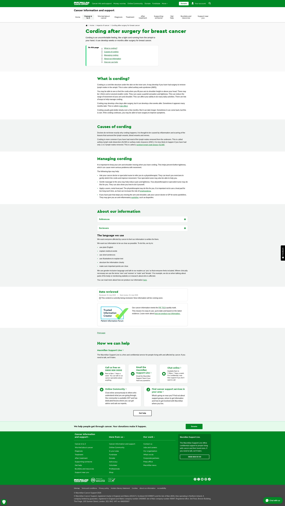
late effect (124, 106)
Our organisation (150, 451)
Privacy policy (104, 488)
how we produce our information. (167, 313)
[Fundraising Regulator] (98, 480)
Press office (148, 462)
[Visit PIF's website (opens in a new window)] (114, 322)
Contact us (147, 444)
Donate (148, 3)
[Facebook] (195, 479)
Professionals (114, 469)
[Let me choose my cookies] (4, 502)
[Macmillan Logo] (81, 3)
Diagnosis (118, 17)
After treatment (143, 17)
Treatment (130, 17)
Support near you (203, 17)
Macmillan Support (109, 350)
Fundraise (156, 3)
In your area (114, 451)
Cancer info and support (102, 3)
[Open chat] (273, 500)
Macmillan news (149, 465)
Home (77, 17)
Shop (111, 472)
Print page (101, 333)
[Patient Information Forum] (112, 480)
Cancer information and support (122, 444)
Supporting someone (158, 17)
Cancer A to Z (88, 17)
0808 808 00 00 (194, 457)
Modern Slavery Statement (120, 488)
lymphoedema (145, 191)
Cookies (135, 488)
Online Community (135, 3)
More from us (116, 437)
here (145, 280)
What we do (148, 455)
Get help (172, 17)
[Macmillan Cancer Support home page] (87, 25)
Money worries (119, 3)
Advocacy (113, 462)
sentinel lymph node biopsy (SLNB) (151, 145)
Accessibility (161, 488)
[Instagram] (205, 479)
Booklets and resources (186, 17)
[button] (208, 3)
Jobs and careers (150, 447)
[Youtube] (202, 479)
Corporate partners (151, 458)
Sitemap (77, 488)
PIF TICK (162, 308)
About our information (147, 488)
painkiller (134, 197)
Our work (148, 437)
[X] (198, 479)
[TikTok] (209, 479)
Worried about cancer (104, 17)
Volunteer (113, 465)
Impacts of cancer (102, 25)
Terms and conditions (89, 488)
